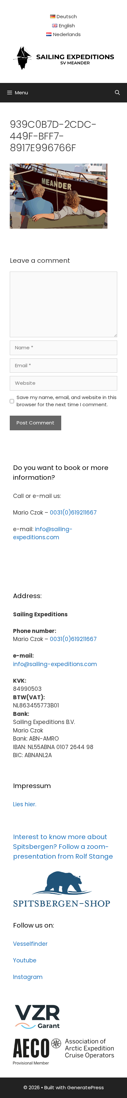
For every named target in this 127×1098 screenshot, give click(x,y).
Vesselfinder (30, 944)
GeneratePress (85, 1087)
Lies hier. (24, 804)
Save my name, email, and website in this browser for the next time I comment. (67, 401)
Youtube (24, 960)
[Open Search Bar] (117, 92)
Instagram (28, 977)
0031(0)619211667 (73, 512)
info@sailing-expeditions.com (43, 533)
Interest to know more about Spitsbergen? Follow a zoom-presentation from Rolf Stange (63, 846)
